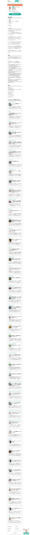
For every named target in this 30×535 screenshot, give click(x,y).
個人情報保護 (9, 526)
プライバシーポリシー (18, 530)
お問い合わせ (17, 528)
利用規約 (16, 526)
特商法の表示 (9, 528)
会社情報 (9, 530)
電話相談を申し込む (15, 14)
